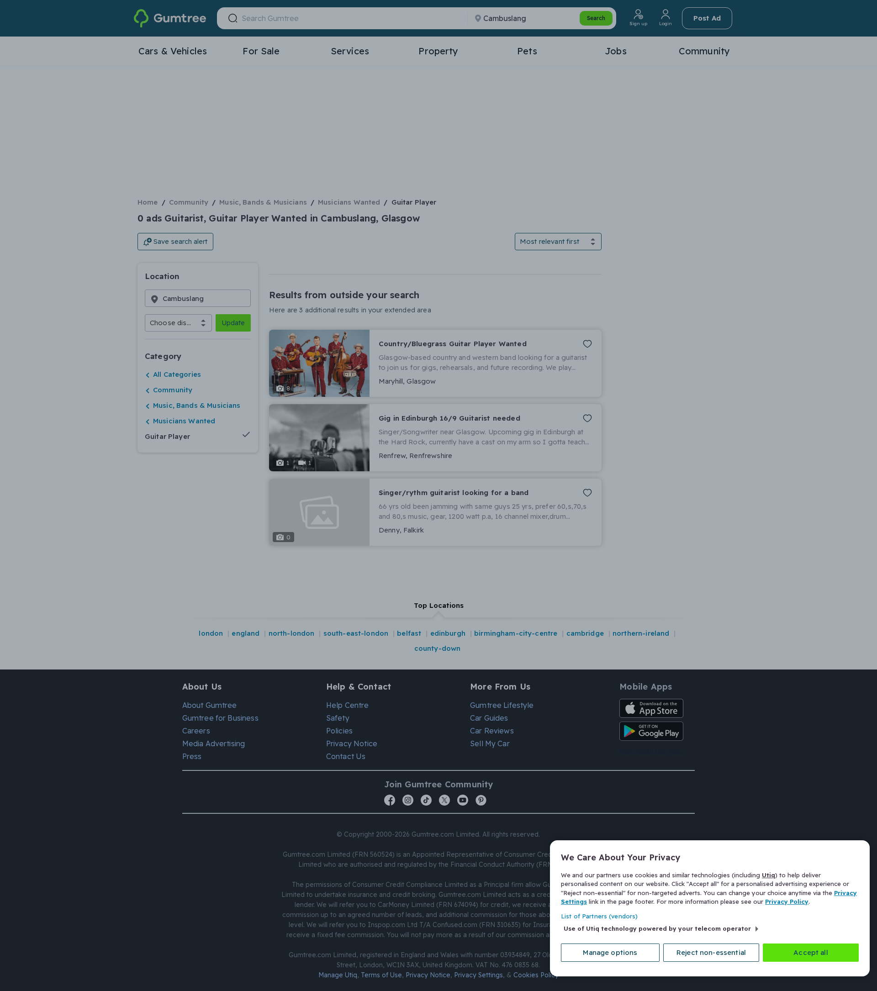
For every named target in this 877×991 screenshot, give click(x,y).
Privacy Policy (786, 901)
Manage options (610, 952)
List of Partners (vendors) (599, 916)
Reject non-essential (711, 952)
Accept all (810, 952)
